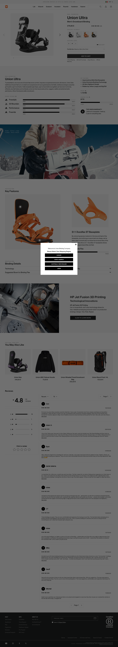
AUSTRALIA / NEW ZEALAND (59, 264)
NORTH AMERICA (59, 259)
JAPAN (59, 268)
